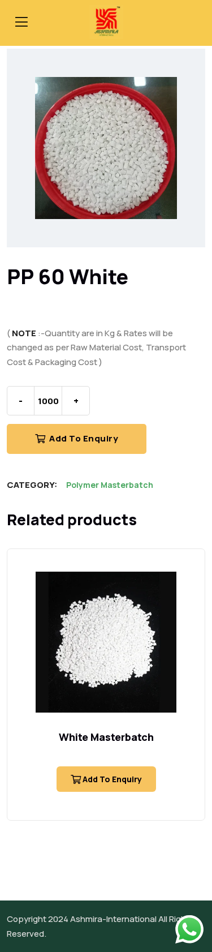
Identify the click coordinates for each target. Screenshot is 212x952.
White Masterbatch (106, 737)
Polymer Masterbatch (109, 484)
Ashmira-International (113, 919)
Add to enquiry (83, 438)
